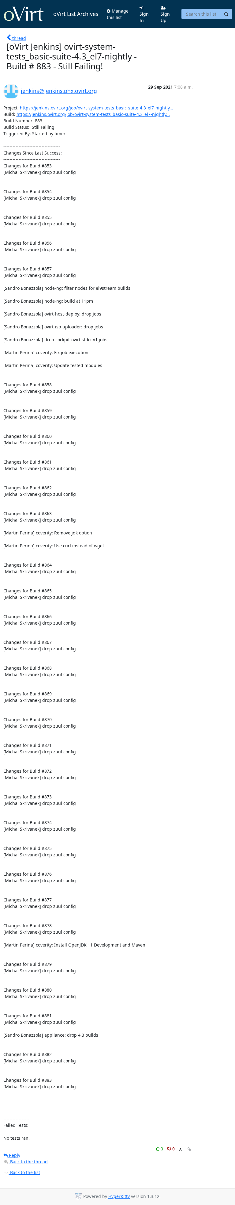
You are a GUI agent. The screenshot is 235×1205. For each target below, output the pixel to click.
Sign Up (165, 17)
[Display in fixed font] (180, 1150)
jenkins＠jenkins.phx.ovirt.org (59, 90)
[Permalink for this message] (189, 1149)
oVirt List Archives (75, 13)
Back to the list (24, 1172)
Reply (14, 1155)
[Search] (226, 14)
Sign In (144, 17)
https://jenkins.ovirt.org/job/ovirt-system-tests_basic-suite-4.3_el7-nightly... (96, 108)
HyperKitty (119, 1196)
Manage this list (118, 14)
